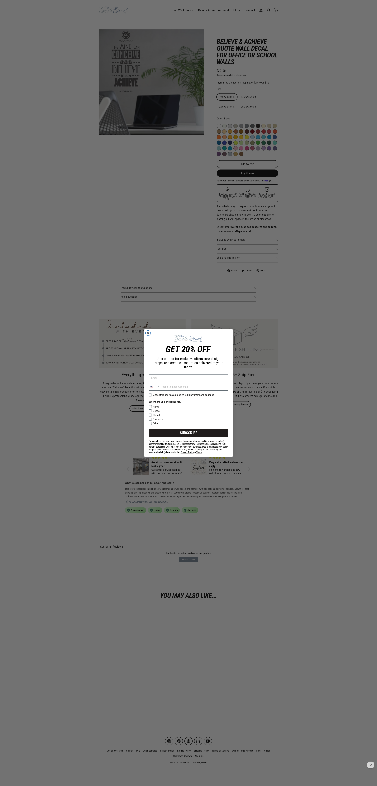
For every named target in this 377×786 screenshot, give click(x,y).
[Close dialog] (148, 333)
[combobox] (154, 386)
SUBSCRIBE (188, 433)
